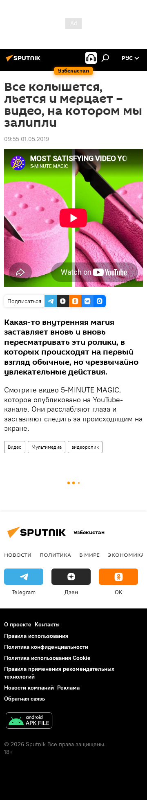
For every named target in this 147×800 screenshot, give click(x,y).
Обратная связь (24, 698)
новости (17, 554)
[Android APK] (29, 721)
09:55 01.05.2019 (26, 139)
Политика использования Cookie (47, 657)
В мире (89, 554)
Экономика (126, 554)
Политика (55, 554)
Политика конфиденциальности (46, 646)
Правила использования (36, 635)
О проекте (17, 624)
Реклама (68, 687)
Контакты (47, 624)
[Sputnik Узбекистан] (24, 61)
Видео (15, 447)
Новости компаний (29, 687)
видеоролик (85, 447)
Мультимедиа (46, 447)
